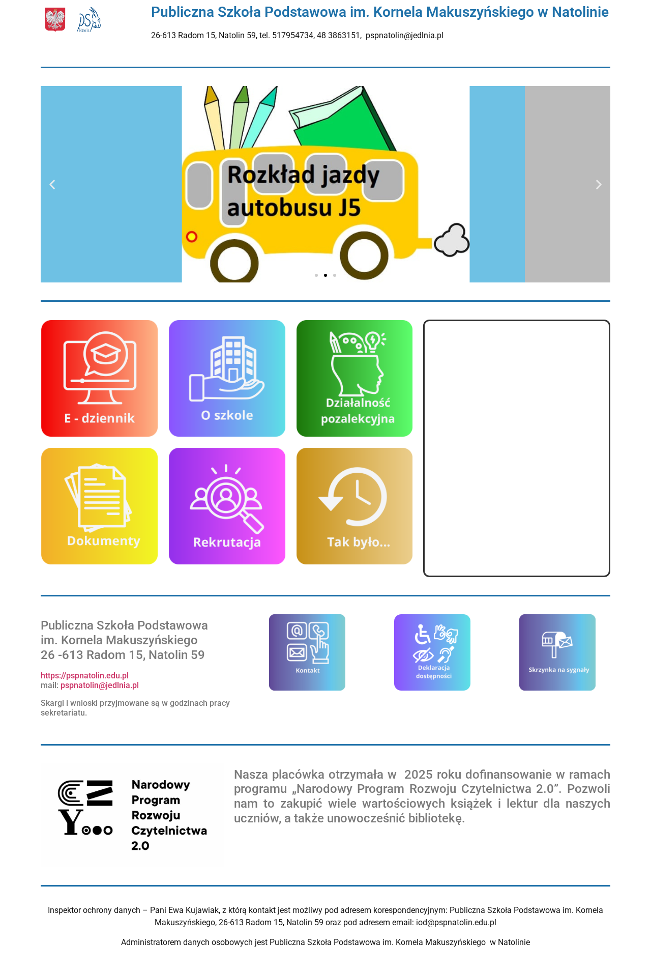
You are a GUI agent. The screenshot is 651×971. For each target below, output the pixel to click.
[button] (52, 184)
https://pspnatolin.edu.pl (85, 675)
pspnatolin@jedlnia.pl (101, 685)
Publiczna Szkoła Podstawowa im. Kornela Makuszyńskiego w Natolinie (380, 12)
